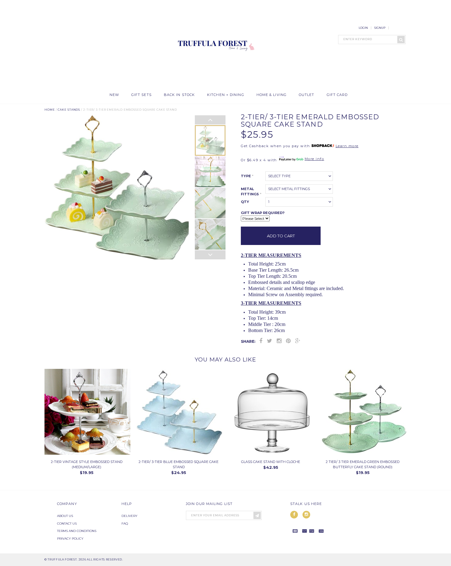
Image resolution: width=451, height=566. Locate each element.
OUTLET (306, 95)
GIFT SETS (141, 95)
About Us (65, 516)
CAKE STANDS (69, 109)
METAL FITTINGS (251, 191)
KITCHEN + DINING (225, 95)
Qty (245, 202)
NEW (114, 95)
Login (363, 27)
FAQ (124, 524)
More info (314, 159)
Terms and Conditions (76, 531)
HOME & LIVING (271, 95)
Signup (379, 27)
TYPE (247, 176)
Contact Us (67, 524)
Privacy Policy (70, 539)
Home (49, 109)
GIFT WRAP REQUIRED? (262, 213)
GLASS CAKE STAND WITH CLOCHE (270, 462)
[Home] (214, 85)
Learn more (347, 146)
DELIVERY (129, 516)
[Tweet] (269, 341)
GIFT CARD (337, 95)
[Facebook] (260, 341)
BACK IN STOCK (179, 95)
